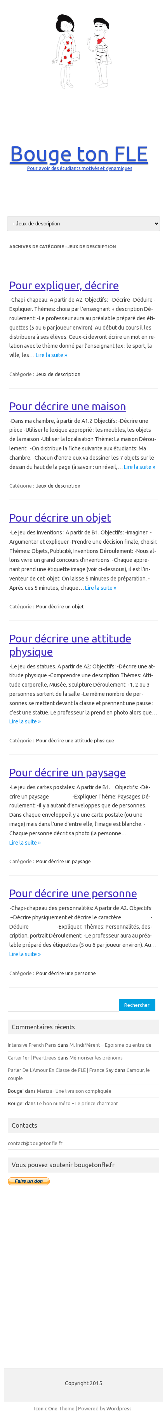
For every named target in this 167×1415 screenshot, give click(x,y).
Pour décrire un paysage (67, 772)
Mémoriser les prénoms (96, 1057)
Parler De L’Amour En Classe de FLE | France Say (60, 1070)
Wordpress (119, 1408)
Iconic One (45, 1408)
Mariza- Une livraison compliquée (74, 1091)
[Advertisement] (83, 1281)
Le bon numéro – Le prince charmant (77, 1103)
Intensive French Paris (32, 1045)
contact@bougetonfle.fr (35, 1143)
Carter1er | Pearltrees (32, 1057)
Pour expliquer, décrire (64, 285)
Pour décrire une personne (73, 893)
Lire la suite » (51, 355)
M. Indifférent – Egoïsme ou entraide (110, 1045)
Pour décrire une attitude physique (75, 740)
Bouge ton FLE (79, 153)
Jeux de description (58, 374)
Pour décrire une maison (67, 406)
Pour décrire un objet (60, 518)
